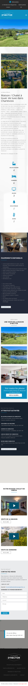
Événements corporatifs (10, 675)
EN (21, 7)
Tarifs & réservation (8, 668)
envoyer (5, 613)
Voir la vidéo (6, 522)
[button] (19, 462)
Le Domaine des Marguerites (9, 4)
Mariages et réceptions (14, 671)
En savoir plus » (6, 307)
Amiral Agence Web (22, 683)
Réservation (15, 2)
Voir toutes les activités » (9, 449)
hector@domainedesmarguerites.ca (15, 587)
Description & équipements (14, 664)
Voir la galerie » (14, 395)
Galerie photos (22, 4)
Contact (8, 7)
